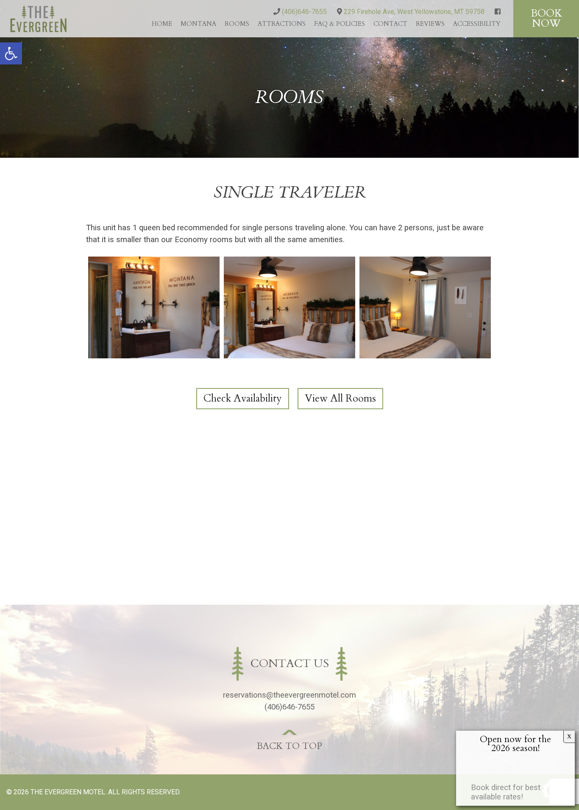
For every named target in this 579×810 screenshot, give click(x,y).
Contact (390, 24)
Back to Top (289, 746)
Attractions (282, 24)
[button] (11, 53)
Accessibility (477, 24)
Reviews (430, 24)
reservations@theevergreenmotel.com (289, 695)
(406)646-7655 (303, 12)
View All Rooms (340, 398)
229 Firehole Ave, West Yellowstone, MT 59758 (413, 12)
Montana (198, 24)
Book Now (546, 18)
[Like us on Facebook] (497, 12)
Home (162, 24)
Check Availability (242, 398)
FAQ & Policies (339, 24)
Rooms (237, 24)
